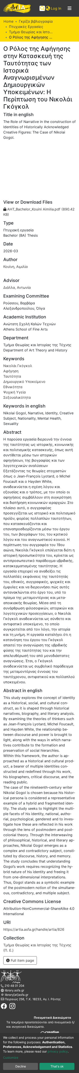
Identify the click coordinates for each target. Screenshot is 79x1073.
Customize (10, 1057)
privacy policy (58, 1051)
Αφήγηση (10, 371)
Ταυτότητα (12, 376)
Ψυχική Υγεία (14, 392)
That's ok (57, 1066)
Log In (56, 8)
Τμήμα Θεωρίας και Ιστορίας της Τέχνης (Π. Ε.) (31, 32)
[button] (47, 8)
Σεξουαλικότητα (17, 397)
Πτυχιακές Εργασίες (26, 26)
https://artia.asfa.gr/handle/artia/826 (33, 929)
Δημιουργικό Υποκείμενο (24, 381)
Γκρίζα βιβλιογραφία (36, 21)
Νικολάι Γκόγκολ (17, 366)
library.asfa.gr (14, 990)
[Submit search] (42, 8)
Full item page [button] (22, 960)
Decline (20, 1066)
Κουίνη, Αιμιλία (15, 266)
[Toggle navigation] (69, 8)
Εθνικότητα (12, 387)
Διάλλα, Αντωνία (17, 287)
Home (8, 21)
